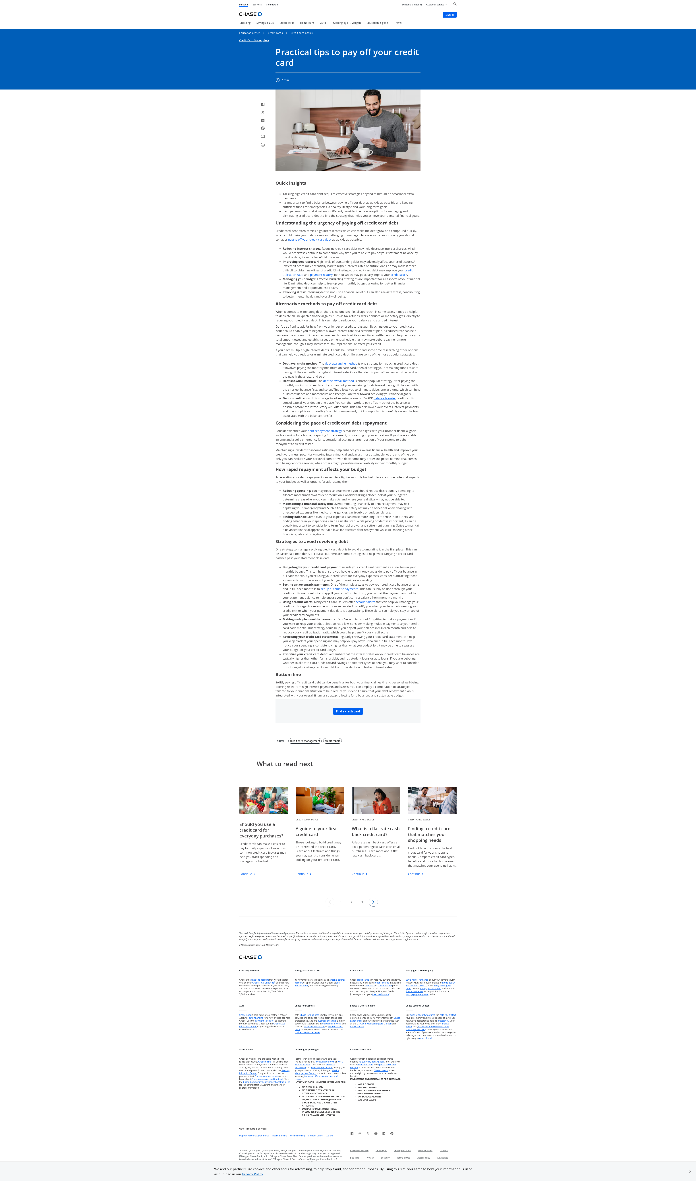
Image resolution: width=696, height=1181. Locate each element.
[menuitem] (412, 4)
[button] (690, 1171)
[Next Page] (373, 902)
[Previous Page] (329, 902)
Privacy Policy (252, 1174)
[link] (352, 1134)
